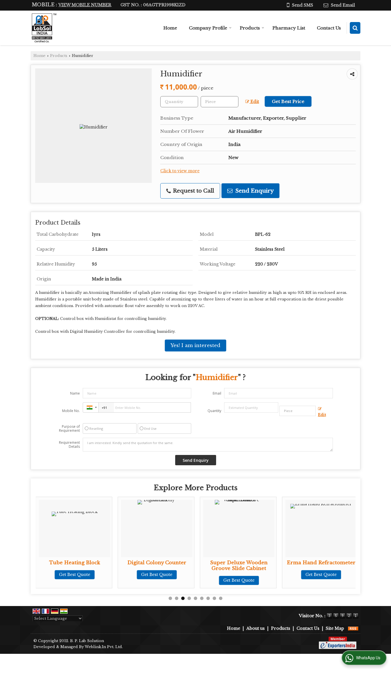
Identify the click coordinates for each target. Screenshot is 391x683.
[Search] (355, 28)
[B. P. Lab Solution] (43, 27)
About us (255, 628)
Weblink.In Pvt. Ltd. (104, 647)
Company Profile (208, 28)
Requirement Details (69, 445)
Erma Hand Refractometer (321, 563)
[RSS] (353, 628)
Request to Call (192, 190)
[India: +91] (91, 407)
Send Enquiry (254, 190)
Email (217, 393)
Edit (254, 101)
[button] (84, 4)
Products (250, 28)
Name (75, 393)
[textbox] (219, 101)
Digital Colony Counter (156, 563)
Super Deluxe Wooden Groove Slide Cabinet (239, 565)
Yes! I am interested (195, 346)
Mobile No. (71, 410)
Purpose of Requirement (69, 429)
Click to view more (180, 171)
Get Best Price (288, 101)
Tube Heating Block (74, 563)
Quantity (214, 410)
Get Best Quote (74, 574)
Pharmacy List (288, 28)
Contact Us (329, 28)
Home (170, 28)
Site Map (335, 628)
